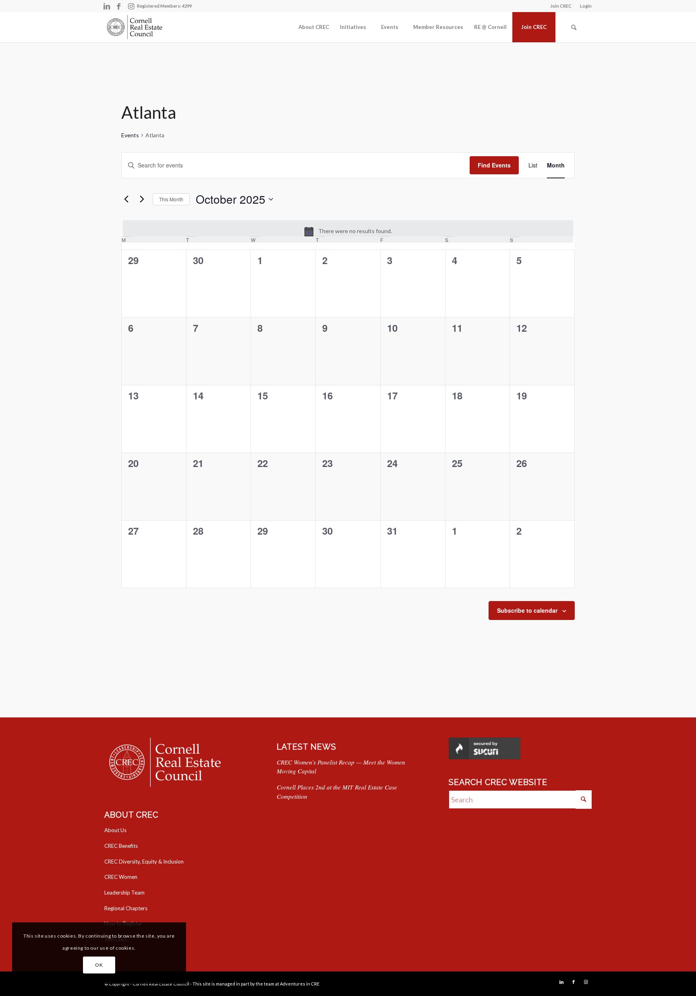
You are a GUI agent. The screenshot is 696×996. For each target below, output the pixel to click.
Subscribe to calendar (527, 610)
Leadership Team (124, 892)
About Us (115, 830)
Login (586, 5)
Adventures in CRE (299, 983)
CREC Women (120, 877)
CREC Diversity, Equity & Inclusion (144, 861)
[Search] (573, 27)
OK (99, 965)
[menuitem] (561, 6)
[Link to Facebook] (118, 6)
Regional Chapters (125, 908)
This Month (171, 199)
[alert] (348, 231)
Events (130, 135)
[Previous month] (126, 199)
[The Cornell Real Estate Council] (134, 27)
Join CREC (561, 5)
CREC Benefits (121, 846)
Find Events (494, 165)
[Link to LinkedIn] (106, 6)
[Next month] (142, 199)
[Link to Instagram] (131, 6)
